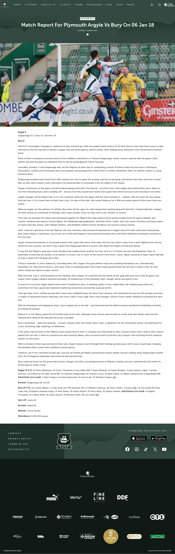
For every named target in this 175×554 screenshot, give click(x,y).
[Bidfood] (17, 536)
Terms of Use (18, 444)
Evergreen (94, 5)
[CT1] (157, 517)
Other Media (166, 550)
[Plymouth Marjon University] (87, 537)
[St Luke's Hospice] (64, 517)
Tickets (65, 5)
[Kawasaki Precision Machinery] (87, 517)
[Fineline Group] (99, 497)
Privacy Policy (19, 439)
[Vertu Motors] (75, 497)
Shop (119, 5)
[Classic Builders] (87, 474)
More (131, 5)
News (17, 5)
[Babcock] (40, 517)
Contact (15, 433)
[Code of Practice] (110, 536)
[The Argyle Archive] (157, 536)
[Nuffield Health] (64, 536)
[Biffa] (40, 536)
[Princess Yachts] (134, 517)
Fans (109, 5)
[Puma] (52, 497)
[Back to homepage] (5, 5)
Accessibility (18, 449)
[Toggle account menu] (152, 5)
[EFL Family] (134, 536)
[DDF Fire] (122, 497)
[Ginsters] (110, 517)
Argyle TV (48, 5)
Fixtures (31, 5)
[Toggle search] (159, 5)
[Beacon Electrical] (17, 517)
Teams (79, 5)
